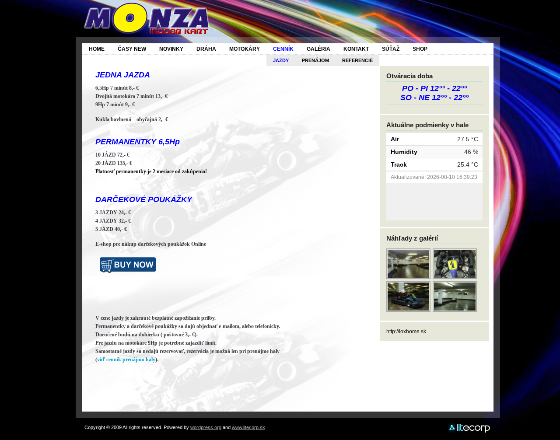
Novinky (171, 49)
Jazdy (281, 60)
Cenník (283, 49)
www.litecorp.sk (248, 427)
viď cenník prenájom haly (126, 359)
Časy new (132, 49)
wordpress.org (205, 427)
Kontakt (356, 49)
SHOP (420, 49)
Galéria (318, 49)
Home (97, 49)
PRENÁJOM (315, 60)
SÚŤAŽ (390, 49)
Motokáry (244, 49)
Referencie (357, 60)
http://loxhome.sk (406, 331)
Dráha (206, 49)
